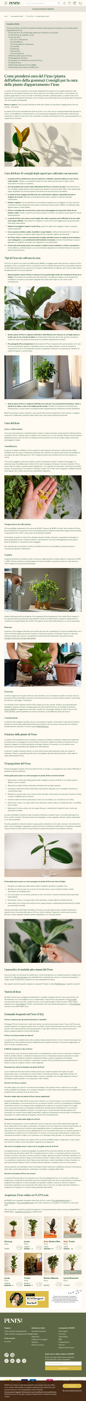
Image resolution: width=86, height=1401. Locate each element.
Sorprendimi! (63, 1368)
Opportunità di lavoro (66, 1347)
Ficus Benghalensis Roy (60, 1200)
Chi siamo (62, 1334)
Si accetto (72, 1386)
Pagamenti (35, 1336)
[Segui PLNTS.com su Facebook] (6, 1361)
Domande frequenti (39, 1331)
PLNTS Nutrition (43, 726)
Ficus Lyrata (72, 999)
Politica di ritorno (38, 1345)
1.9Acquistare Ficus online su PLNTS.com (23, 67)
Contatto (35, 1334)
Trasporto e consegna (39, 1339)
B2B (60, 1339)
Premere (62, 1345)
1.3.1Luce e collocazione (19, 39)
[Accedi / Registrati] (64, 3)
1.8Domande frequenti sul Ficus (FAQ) (22, 65)
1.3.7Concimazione (17, 53)
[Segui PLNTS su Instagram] (6, 1355)
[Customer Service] (74, 2)
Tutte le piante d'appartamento (15, 1331)
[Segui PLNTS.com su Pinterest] (12, 1361)
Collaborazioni (64, 1342)
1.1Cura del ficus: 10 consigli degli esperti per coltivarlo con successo (33, 32)
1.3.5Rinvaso (14, 49)
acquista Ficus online (23, 1212)
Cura (5, 16)
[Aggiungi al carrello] (19, 1247)
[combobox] (43, 3)
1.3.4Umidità (14, 46)
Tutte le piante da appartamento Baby (18, 1334)
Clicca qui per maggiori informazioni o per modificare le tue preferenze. (30, 1392)
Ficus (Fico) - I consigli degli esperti (37, 16)
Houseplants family (17, 16)
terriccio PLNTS (10, 709)
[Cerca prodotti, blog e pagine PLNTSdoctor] (59, 3)
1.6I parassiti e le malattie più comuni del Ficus (25, 60)
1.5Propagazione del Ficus (18, 58)
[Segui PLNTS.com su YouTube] (18, 1361)
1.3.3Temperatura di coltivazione (22, 44)
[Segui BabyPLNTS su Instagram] (12, 1355)
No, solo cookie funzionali (72, 1390)
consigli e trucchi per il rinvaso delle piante (20, 638)
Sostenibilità (63, 1336)
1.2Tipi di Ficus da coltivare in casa (21, 35)
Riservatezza (73, 1380)
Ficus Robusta (75, 1004)
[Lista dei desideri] (69, 3)
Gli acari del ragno (20, 977)
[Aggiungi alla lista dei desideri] (19, 1219)
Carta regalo (63, 1331)
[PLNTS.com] (14, 3)
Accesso (7, 1341)
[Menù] (5, 3)
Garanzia (35, 1342)
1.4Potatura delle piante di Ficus (20, 56)
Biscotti (80, 1380)
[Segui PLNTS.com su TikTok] (24, 1361)
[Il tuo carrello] (80, 3)
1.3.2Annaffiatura (16, 42)
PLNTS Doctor (60, 984)
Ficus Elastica (21, 1004)
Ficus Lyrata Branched (26, 1203)
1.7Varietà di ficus (14, 62)
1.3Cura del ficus (14, 37)
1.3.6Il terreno (15, 51)
